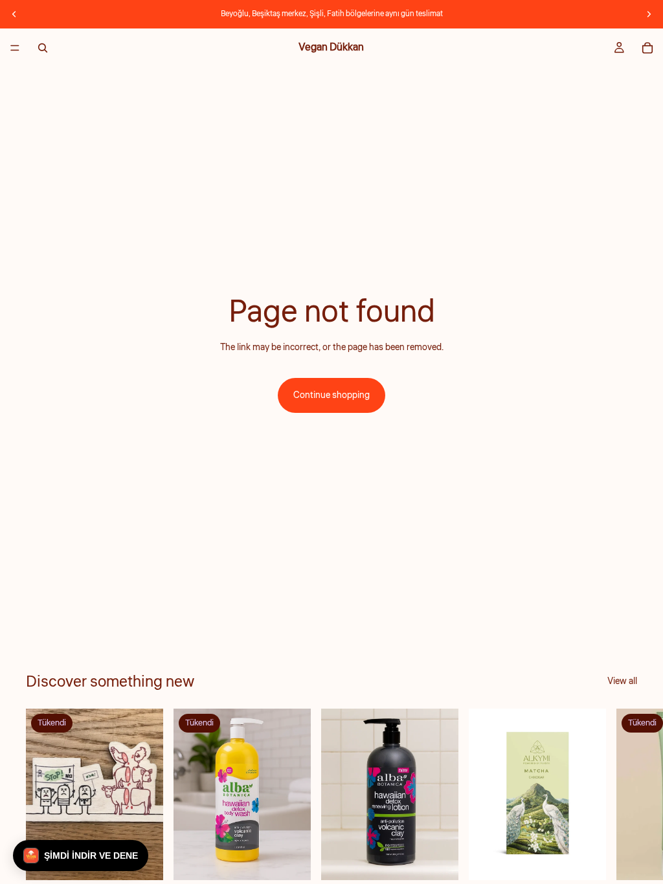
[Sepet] (647, 48)
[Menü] (15, 48)
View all (622, 681)
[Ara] (42, 48)
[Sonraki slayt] (649, 14)
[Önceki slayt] (14, 14)
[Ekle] (438, 860)
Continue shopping (331, 395)
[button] (80, 855)
